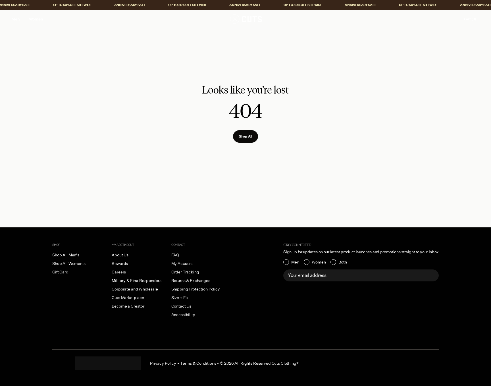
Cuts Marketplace (128, 297)
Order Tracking (185, 272)
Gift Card (60, 272)
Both (342, 262)
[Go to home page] (245, 19)
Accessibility (183, 314)
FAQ (175, 255)
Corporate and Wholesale (135, 289)
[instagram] (85, 363)
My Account (182, 263)
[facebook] (108, 363)
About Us (120, 255)
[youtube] (119, 363)
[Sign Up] (431, 275)
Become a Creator (128, 306)
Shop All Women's (69, 263)
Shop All (245, 136)
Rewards (120, 263)
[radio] (291, 262)
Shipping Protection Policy (195, 289)
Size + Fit (179, 297)
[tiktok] (96, 363)
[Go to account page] (453, 19)
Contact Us (181, 306)
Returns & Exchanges (190, 280)
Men (295, 262)
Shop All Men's (65, 255)
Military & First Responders (136, 280)
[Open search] (441, 19)
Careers (119, 272)
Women (319, 262)
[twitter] (130, 363)
